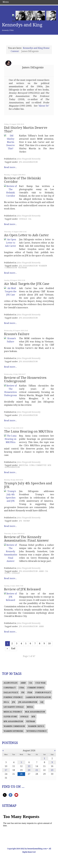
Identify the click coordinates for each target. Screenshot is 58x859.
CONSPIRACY (10, 688)
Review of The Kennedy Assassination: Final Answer (26, 538)
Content (15, 51)
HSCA (6, 702)
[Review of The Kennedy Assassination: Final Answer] (10, 553)
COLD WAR (40, 683)
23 (52, 770)
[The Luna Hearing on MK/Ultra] (10, 439)
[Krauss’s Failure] (10, 340)
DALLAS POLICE (11, 692)
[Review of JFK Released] (10, 597)
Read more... (10, 167)
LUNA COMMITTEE (38, 465)
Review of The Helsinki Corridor (22, 180)
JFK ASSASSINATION (28, 162)
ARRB (41, 571)
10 (49, 643)
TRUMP (26, 521)
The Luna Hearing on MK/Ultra (28, 431)
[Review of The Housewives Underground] (10, 390)
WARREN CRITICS (36, 726)
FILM (30, 692)
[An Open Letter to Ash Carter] (10, 243)
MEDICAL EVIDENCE (13, 712)
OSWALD (23, 219)
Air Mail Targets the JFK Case (26, 284)
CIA (29, 219)
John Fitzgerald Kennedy (28, 159)
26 (21, 774)
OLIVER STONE (10, 716)
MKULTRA (23, 465)
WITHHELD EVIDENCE (36, 731)
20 (29, 770)
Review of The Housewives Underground (25, 379)
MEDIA (30, 707)
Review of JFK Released (22, 589)
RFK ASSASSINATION (13, 721)
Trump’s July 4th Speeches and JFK (28, 485)
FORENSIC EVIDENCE (13, 697)
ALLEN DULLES (10, 683)
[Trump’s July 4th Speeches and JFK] (10, 496)
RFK (33, 716)
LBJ (41, 702)
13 (29, 766)
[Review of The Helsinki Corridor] (10, 191)
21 (36, 770)
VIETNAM (22, 268)
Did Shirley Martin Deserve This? (25, 129)
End (13, 648)
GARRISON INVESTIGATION (38, 697)
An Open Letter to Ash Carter (26, 235)
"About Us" (43, 106)
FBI (22, 692)
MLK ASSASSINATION (35, 712)
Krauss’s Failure (16, 334)
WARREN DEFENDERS (13, 731)
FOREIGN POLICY (43, 692)
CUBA (21, 688)
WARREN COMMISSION (14, 726)
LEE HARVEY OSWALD (14, 707)
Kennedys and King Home (36, 48)
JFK (20, 521)
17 (6, 770)
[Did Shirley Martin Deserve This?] (10, 142)
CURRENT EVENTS (35, 688)
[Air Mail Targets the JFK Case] (10, 291)
